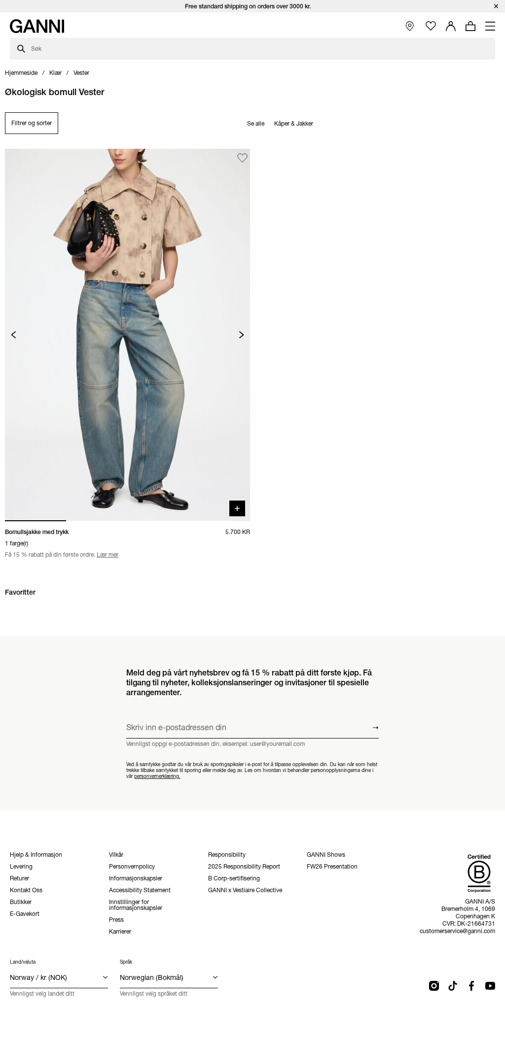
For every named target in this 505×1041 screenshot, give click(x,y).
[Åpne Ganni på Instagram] (434, 986)
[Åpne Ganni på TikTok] (453, 986)
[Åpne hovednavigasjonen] (490, 26)
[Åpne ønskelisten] (430, 26)
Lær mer (107, 554)
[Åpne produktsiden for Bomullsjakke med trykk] (127, 335)
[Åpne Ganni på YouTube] (490, 986)
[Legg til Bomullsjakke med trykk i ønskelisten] (242, 158)
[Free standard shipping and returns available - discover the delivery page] (252, 6)
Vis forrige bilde (13, 334)
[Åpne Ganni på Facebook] (471, 986)
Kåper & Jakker (293, 123)
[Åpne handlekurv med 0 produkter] (470, 26)
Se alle (255, 123)
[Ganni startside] (37, 26)
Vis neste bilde (241, 334)
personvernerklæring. (157, 775)
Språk (126, 962)
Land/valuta (23, 962)
